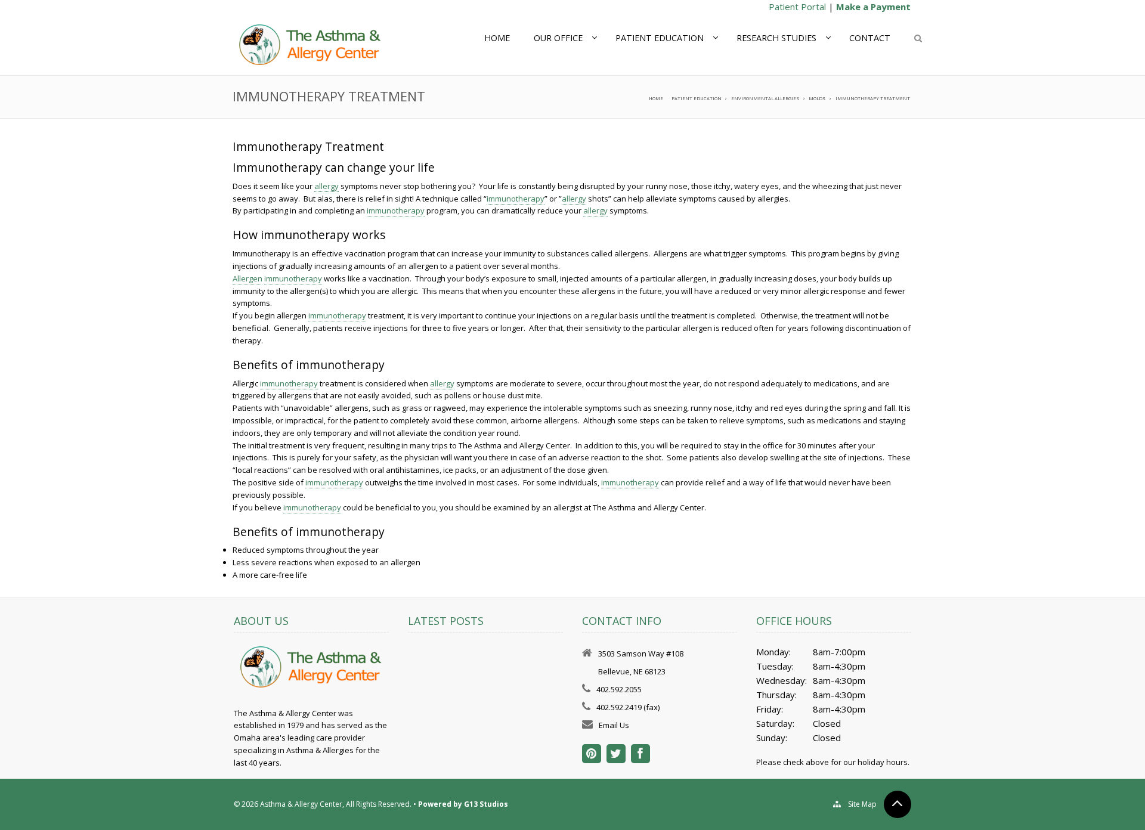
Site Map (862, 804)
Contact (869, 38)
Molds (817, 98)
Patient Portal (797, 7)
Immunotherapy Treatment (872, 98)
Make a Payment (873, 7)
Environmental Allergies (765, 98)
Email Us (614, 725)
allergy (326, 186)
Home (497, 38)
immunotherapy (515, 198)
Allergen (247, 278)
